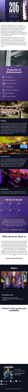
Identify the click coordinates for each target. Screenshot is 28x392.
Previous (8, 261)
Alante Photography (14, 297)
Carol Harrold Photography (7, 298)
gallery (11, 20)
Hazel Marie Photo (5, 297)
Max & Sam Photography (18, 298)
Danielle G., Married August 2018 (14, 258)
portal (24, 20)
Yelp (24, 229)
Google (20, 229)
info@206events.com (20, 373)
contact (17, 20)
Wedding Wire (14, 229)
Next (20, 261)
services (4, 20)
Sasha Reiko (4, 300)
